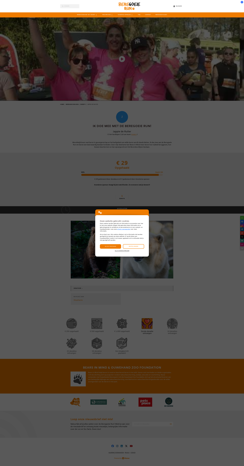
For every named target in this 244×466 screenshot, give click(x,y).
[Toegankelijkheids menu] (242, 2)
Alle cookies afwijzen (122, 251)
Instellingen (133, 246)
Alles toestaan (110, 246)
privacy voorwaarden (123, 229)
